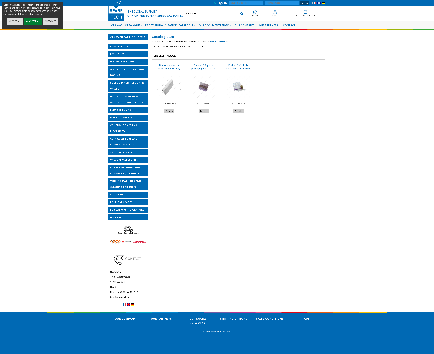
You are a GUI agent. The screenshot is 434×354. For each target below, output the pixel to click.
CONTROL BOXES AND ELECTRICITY (123, 128)
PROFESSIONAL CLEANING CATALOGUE (169, 25)
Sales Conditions (270, 318)
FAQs (306, 318)
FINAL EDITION (119, 46)
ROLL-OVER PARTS (121, 202)
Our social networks (197, 320)
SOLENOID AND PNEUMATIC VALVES (127, 85)
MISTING (115, 217)
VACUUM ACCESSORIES (124, 159)
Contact (289, 25)
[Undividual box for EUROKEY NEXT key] (169, 99)
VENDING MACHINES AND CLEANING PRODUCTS (125, 183)
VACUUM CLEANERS (122, 152)
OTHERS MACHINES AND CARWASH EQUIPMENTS (125, 170)
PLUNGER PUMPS (120, 109)
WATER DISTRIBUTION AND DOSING (127, 72)
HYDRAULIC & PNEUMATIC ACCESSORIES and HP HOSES (128, 99)
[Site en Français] (314, 3)
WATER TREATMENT (122, 61)
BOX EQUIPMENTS (121, 117)
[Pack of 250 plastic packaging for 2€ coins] (238, 99)
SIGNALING (117, 194)
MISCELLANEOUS (219, 41)
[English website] (319, 3)
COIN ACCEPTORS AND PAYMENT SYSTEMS (124, 141)
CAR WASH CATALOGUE (125, 25)
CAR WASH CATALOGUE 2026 (127, 37)
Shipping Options (233, 318)
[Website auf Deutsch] (323, 3)
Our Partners (268, 25)
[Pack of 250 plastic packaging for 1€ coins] (204, 99)
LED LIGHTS (117, 54)
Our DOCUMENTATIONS (214, 25)
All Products (157, 41)
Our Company (244, 25)
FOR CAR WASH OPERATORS (127, 209)
